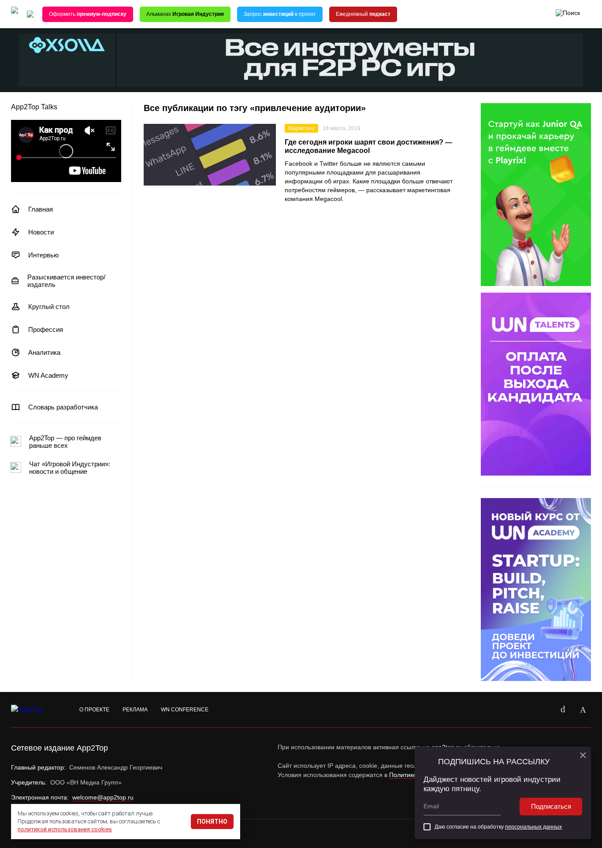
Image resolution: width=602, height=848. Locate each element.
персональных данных (533, 827)
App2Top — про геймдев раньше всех (65, 441)
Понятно (212, 821)
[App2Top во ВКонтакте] (563, 710)
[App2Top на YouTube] (542, 710)
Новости (41, 232)
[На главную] (14, 14)
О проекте (94, 710)
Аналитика (44, 352)
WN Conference (184, 710)
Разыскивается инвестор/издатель (66, 280)
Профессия (45, 329)
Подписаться (551, 806)
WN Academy (48, 375)
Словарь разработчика (63, 407)
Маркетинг (301, 128)
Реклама (135, 710)
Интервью (43, 255)
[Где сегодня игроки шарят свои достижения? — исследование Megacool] (210, 155)
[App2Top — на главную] (35, 709)
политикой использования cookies (65, 829)
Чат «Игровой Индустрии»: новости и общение (69, 467)
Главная (40, 209)
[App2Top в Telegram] (583, 710)
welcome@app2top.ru (103, 797)
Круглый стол (49, 306)
